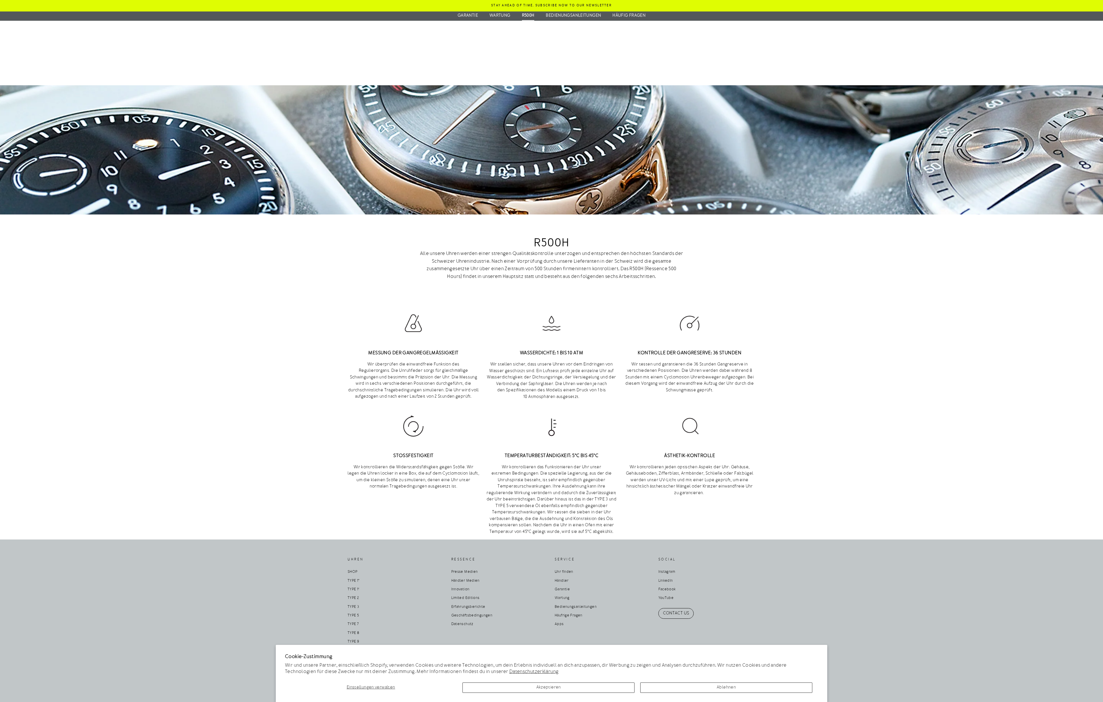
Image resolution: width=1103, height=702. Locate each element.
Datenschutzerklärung (534, 672)
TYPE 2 (353, 598)
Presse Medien (464, 572)
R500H (528, 15)
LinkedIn (665, 581)
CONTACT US (676, 613)
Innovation (460, 589)
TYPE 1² (353, 589)
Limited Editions (465, 598)
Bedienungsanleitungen (573, 15)
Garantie (468, 15)
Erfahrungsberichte (468, 607)
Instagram (666, 572)
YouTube (666, 598)
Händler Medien (465, 581)
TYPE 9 (353, 641)
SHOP (353, 572)
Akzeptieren (548, 687)
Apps (559, 624)
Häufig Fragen (628, 15)
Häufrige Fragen (569, 615)
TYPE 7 (353, 624)
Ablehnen (726, 687)
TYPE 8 (353, 633)
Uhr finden (564, 572)
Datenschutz (462, 624)
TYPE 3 (353, 607)
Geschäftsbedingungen (472, 615)
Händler (562, 581)
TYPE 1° (354, 581)
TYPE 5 (353, 615)
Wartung (499, 15)
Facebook (667, 589)
